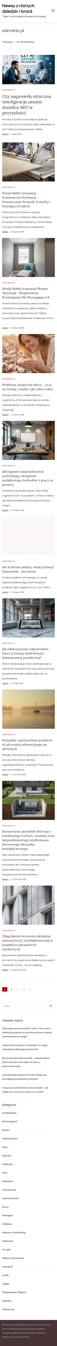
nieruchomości (10, 1198)
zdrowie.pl (9, 90)
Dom (4, 1147)
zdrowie (6, 1300)
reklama (7, 1223)
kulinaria (7, 1181)
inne (4, 1172)
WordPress (24, 1337)
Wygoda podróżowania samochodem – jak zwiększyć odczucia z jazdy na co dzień (25, 1090)
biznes (6, 1130)
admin (5, 134)
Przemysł (7, 1215)
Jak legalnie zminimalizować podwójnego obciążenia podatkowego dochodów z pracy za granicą (27, 478)
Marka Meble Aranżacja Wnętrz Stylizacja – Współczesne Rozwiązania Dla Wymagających (26, 293)
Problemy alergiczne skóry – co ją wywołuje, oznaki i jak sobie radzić (27, 387)
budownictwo (10, 1138)
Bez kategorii (9, 1121)
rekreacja (7, 1241)
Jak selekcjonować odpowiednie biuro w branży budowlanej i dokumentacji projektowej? (25, 653)
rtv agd (6, 1249)
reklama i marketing (14, 1232)
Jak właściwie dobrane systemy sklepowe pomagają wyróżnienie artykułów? (24, 1077)
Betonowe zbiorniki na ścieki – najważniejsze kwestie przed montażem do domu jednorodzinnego (26, 1062)
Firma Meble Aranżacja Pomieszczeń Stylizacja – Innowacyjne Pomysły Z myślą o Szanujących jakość (26, 199)
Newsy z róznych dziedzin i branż (18, 8)
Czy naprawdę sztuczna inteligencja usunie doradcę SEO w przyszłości (26, 104)
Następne (30, 989)
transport (7, 1266)
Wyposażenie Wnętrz (14, 1292)
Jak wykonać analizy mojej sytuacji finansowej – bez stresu (27, 569)
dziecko (6, 1155)
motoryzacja (9, 1189)
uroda (5, 1275)
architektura (9, 1112)
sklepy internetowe (13, 1258)
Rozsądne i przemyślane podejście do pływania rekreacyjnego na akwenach (27, 744)
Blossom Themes (37, 1333)
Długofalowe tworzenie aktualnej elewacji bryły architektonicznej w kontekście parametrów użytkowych (27, 942)
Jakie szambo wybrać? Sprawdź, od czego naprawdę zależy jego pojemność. (25, 1047)
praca (5, 1206)
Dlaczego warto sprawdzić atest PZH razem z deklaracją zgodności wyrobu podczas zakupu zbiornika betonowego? (27, 1032)
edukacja (7, 1164)
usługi (5, 1283)
